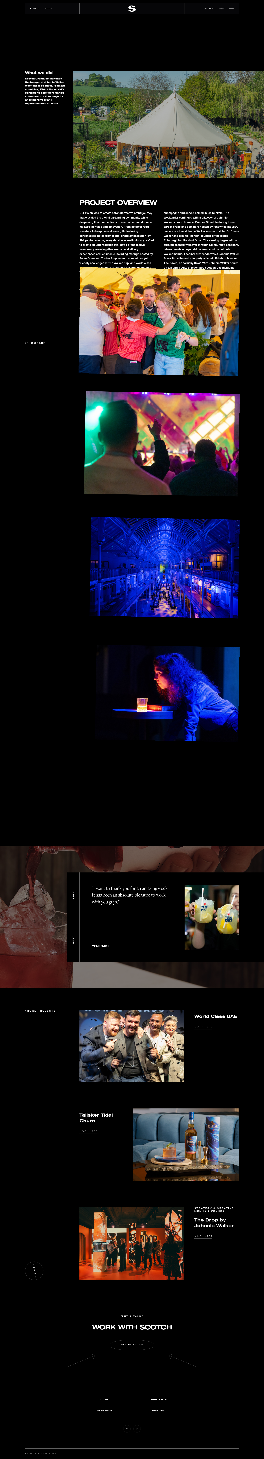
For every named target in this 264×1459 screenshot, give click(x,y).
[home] (132, 8)
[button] (73, 894)
